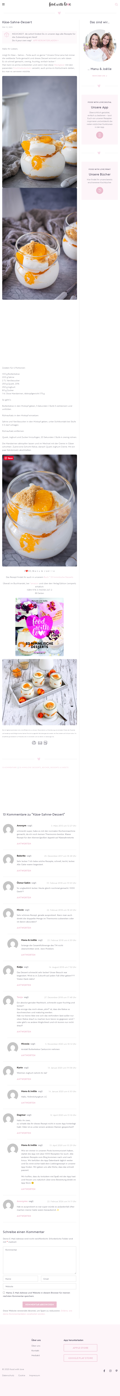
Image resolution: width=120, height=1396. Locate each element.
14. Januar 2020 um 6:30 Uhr (62, 1091)
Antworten (24, 843)
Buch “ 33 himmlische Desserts (58, 577)
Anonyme (22, 1201)
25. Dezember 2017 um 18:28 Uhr (60, 855)
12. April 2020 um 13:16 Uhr (63, 1115)
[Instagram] (110, 1371)
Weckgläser (59, 64)
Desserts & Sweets (59, 767)
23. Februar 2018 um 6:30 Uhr (61, 940)
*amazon (34, 583)
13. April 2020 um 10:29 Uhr (63, 1145)
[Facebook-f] (104, 1371)
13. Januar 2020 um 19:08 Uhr (62, 1067)
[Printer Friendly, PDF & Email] (39, 743)
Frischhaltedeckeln (22, 68)
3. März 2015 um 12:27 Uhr (63, 825)
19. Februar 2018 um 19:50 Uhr (61, 882)
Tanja (20, 997)
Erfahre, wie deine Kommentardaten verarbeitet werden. (37, 1312)
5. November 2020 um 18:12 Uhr (60, 1043)
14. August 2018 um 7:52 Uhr (62, 967)
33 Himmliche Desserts (30, 767)
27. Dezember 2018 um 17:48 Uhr (60, 997)
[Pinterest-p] (116, 1371)
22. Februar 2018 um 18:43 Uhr (61, 909)
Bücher (45, 767)
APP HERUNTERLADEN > (46, 40)
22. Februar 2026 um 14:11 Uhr (61, 1201)
